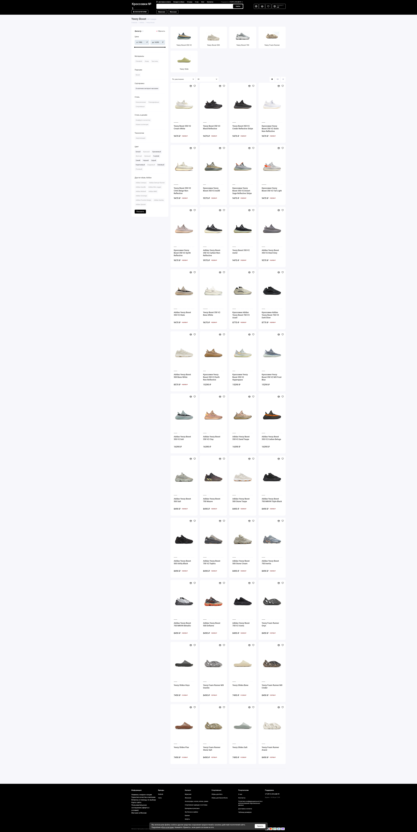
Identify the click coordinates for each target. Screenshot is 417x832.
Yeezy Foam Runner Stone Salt (211, 748)
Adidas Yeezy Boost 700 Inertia (270, 562)
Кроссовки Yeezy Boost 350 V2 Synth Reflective (182, 253)
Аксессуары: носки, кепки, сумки (196, 801)
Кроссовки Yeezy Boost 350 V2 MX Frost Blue (271, 377)
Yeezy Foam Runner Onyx (270, 624)
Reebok (160, 794)
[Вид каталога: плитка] (272, 79)
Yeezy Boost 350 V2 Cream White (182, 127)
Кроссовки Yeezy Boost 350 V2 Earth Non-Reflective (211, 377)
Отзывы (189, 2)
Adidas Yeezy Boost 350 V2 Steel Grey (270, 251)
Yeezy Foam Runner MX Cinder (272, 686)
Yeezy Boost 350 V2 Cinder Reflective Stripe (242, 127)
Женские (173, 12)
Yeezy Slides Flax (181, 747)
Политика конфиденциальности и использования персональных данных (250, 803)
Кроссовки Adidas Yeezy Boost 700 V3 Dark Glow (270, 315)
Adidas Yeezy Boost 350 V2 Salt (182, 437)
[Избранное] (268, 6)
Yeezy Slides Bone (240, 685)
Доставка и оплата (165, 2)
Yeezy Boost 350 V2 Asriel (241, 251)
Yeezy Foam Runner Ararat (270, 748)
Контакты (210, 2)
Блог (202, 2)
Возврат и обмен (178, 2)
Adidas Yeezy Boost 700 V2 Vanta (241, 624)
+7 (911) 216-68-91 (231, 2)
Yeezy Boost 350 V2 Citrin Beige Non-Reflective (182, 190)
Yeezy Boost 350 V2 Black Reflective (211, 127)
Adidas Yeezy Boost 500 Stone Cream (241, 562)
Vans (160, 798)
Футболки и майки (191, 812)
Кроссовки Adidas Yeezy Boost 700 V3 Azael (241, 315)
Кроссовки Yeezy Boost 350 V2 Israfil (211, 189)
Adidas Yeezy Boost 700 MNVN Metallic (182, 624)
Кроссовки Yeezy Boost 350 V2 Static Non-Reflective (270, 128)
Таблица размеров (245, 812)
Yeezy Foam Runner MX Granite (213, 686)
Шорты (187, 819)
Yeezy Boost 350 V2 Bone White (211, 313)
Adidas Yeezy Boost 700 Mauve (211, 500)
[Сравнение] (262, 6)
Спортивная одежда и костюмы (196, 805)
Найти (238, 6)
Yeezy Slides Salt (239, 747)
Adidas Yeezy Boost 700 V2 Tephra (211, 562)
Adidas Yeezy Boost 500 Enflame (211, 624)
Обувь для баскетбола (220, 798)
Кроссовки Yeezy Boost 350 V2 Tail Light (272, 189)
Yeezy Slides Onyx (182, 685)
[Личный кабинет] (256, 6)
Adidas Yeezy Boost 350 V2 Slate (182, 313)
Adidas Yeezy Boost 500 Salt (182, 500)
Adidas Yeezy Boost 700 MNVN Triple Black (272, 500)
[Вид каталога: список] (277, 79)
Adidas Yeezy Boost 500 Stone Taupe (241, 500)
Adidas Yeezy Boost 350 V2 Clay (211, 437)
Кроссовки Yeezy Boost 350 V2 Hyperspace (240, 377)
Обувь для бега (217, 794)
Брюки (187, 815)
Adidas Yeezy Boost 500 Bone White (182, 375)
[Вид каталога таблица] (283, 79)
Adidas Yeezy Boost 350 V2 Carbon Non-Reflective (212, 253)
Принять (260, 826)
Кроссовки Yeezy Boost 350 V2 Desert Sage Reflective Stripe (242, 190)
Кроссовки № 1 (141, 6)
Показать (140, 212)
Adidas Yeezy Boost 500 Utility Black (182, 562)
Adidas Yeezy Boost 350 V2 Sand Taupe (241, 437)
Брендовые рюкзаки (192, 808)
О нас (197, 2)
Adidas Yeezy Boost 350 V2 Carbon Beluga (271, 437)
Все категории (140, 12)
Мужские (161, 12)
